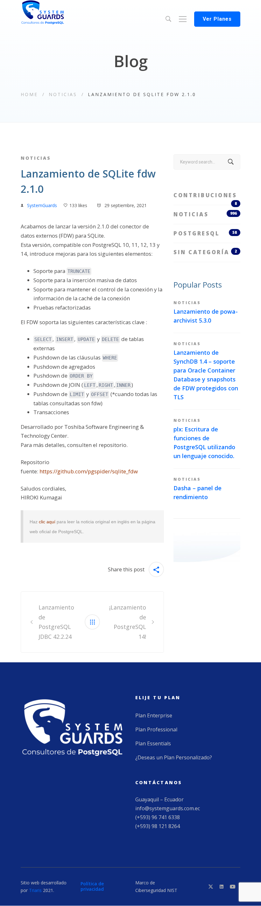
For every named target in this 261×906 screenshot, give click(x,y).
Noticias (63, 94)
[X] (211, 887)
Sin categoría (205, 252)
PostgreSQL (205, 233)
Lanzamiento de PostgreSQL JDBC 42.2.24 (56, 621)
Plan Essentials (153, 743)
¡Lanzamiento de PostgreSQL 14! (127, 621)
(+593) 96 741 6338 (157, 817)
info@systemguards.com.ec (167, 808)
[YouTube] (232, 887)
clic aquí (47, 521)
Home (29, 94)
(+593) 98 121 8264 (157, 826)
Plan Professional (156, 729)
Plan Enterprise (153, 715)
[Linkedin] (221, 887)
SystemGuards (42, 205)
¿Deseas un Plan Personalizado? (173, 757)
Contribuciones (205, 198)
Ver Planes (217, 19)
